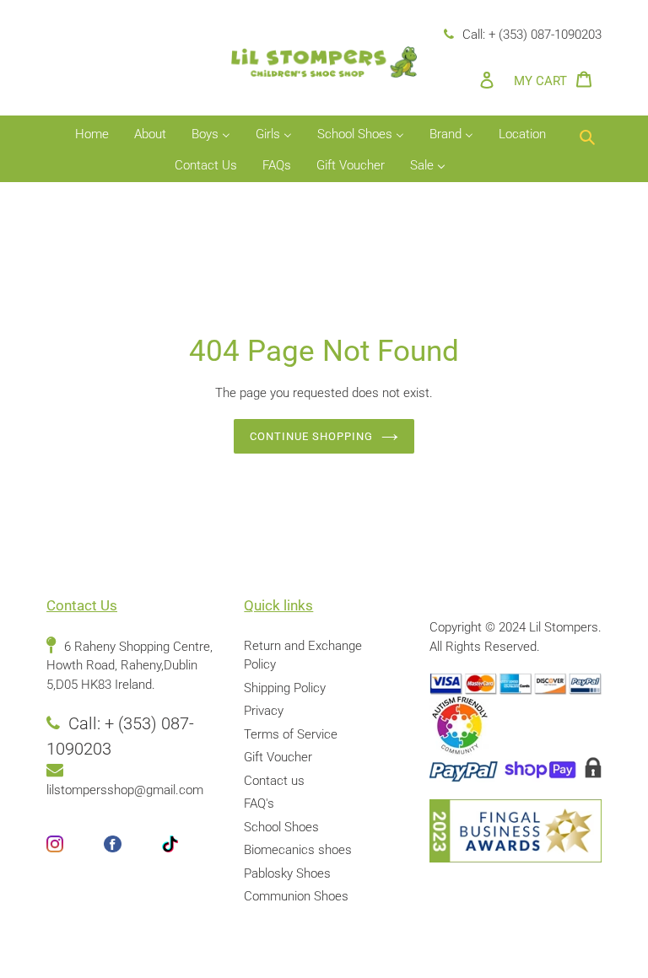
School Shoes (281, 827)
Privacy (264, 710)
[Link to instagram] (75, 854)
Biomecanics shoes (298, 849)
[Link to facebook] (132, 854)
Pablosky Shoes (287, 873)
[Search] (588, 135)
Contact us (274, 780)
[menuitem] (92, 135)
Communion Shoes (296, 896)
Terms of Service (291, 734)
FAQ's (259, 803)
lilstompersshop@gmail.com (124, 790)
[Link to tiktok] (190, 854)
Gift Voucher (278, 757)
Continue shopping (312, 436)
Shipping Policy (285, 688)
